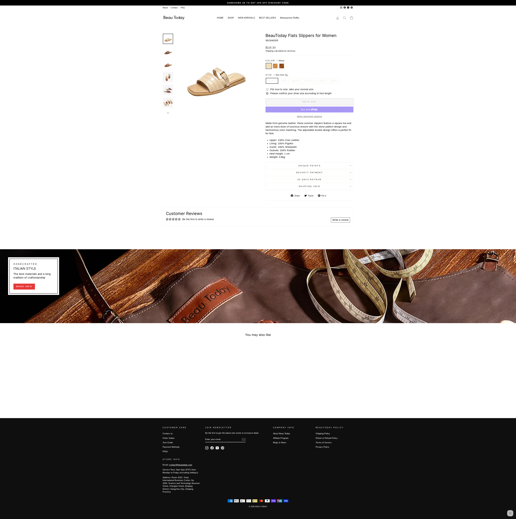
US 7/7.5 (309, 80)
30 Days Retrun (309, 179)
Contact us (168, 433)
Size (275, 75)
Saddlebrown (281, 66)
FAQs (165, 451)
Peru (275, 66)
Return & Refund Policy (327, 438)
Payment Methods (171, 447)
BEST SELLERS (267, 18)
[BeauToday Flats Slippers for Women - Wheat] (181, 399)
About (165, 7)
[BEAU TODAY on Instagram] (206, 448)
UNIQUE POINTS (309, 166)
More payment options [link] (309, 116)
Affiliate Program (281, 438)
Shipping (270, 51)
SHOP (231, 18)
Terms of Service (324, 442)
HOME (220, 18)
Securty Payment (309, 172)
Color (275, 61)
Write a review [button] (340, 220)
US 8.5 (334, 80)
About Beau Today (281, 433)
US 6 (284, 80)
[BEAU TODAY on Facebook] (212, 448)
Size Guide (168, 442)
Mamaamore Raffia (289, 18)
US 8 (322, 80)
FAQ (183, 7)
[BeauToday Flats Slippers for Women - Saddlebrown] (189, 399)
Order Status (169, 438)
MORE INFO (24, 286)
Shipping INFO (309, 186)
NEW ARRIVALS (246, 18)
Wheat (268, 66)
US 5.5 (272, 80)
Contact (174, 7)
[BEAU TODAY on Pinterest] (222, 448)
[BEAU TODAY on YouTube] (217, 448)
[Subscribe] (244, 439)
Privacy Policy (322, 447)
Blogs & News (279, 442)
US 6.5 (296, 80)
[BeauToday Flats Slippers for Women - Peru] (185, 399)
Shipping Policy (323, 433)
